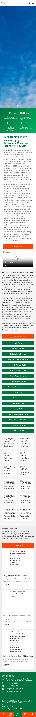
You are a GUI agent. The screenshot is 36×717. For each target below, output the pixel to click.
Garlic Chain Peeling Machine (18, 359)
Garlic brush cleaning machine (24, 474)
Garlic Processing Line (18, 376)
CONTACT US (8, 676)
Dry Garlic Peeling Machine (18, 365)
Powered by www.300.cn (10, 709)
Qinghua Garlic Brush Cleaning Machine (9, 446)
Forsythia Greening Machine (18, 387)
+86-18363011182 (12, 686)
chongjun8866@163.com (14, 689)
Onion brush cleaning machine (8, 460)
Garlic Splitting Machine (18, 354)
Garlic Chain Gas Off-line (18, 370)
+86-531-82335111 (12, 683)
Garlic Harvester (18, 398)
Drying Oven (18, 392)
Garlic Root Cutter (18, 403)
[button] (17, 105)
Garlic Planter (18, 343)
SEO (22, 709)
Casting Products (18, 431)
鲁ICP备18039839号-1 (8, 706)
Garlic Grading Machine (18, 425)
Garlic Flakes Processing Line (18, 414)
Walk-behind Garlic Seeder (18, 420)
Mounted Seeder (18, 348)
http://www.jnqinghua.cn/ (14, 691)
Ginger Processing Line (18, 381)
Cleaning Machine (18, 409)
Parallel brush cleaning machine (25, 446)
